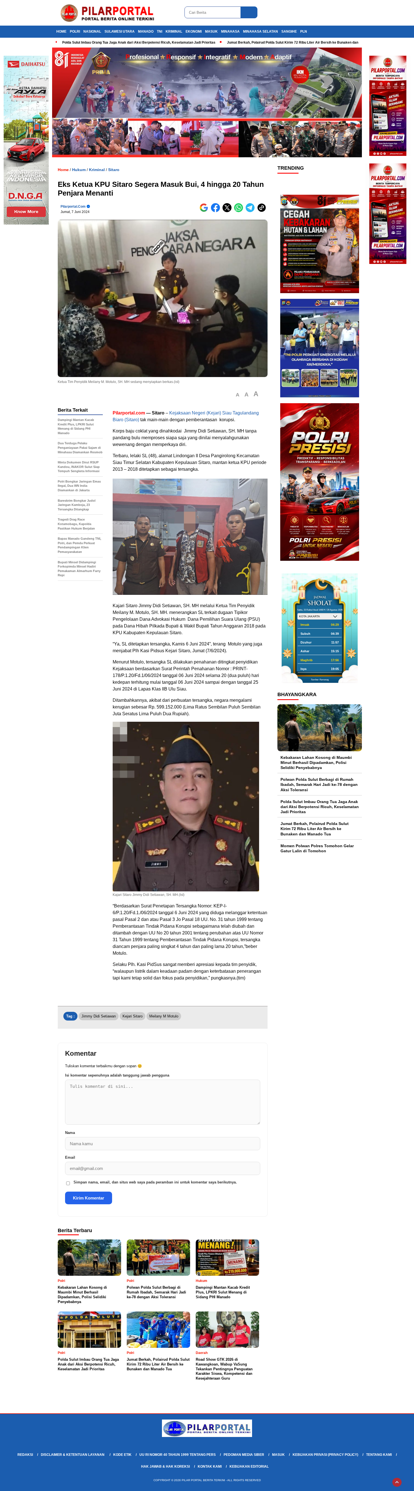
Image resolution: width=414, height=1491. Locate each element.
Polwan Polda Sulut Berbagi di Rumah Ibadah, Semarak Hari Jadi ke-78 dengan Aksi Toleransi (319, 784)
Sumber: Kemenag (320, 679)
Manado (145, 31)
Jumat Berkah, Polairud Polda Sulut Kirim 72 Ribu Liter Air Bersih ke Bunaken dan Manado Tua (302, 42)
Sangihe (289, 31)
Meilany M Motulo (163, 1016)
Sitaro (113, 169)
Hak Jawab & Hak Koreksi (165, 1466)
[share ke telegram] (251, 211)
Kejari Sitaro (133, 1016)
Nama (70, 1133)
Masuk (211, 31)
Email (70, 1157)
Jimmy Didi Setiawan (98, 1016)
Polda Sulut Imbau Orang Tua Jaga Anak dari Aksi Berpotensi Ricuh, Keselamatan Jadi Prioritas (138, 42)
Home (61, 31)
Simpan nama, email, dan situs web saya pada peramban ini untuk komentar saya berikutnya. (155, 1182)
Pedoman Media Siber (244, 1455)
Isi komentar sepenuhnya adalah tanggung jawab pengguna (117, 1075)
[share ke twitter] (228, 211)
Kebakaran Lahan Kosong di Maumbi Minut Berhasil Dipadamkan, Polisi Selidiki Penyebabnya (316, 762)
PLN (303, 31)
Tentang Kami (379, 1455)
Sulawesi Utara (119, 31)
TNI (159, 31)
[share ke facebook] (216, 211)
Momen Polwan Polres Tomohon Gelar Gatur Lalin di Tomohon (317, 848)
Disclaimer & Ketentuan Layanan (73, 1455)
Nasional (92, 31)
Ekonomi (194, 31)
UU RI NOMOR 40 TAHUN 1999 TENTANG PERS (177, 1455)
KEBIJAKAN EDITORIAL (249, 1466)
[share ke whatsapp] (240, 211)
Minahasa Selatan (260, 31)
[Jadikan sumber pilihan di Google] (205, 211)
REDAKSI (25, 1455)
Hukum (79, 169)
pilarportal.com (73, 206)
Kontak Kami (210, 1466)
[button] (237, 395)
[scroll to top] (397, 1482)
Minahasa (230, 31)
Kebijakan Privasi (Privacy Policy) (325, 1455)
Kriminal (174, 31)
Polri (75, 31)
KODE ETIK (122, 1455)
